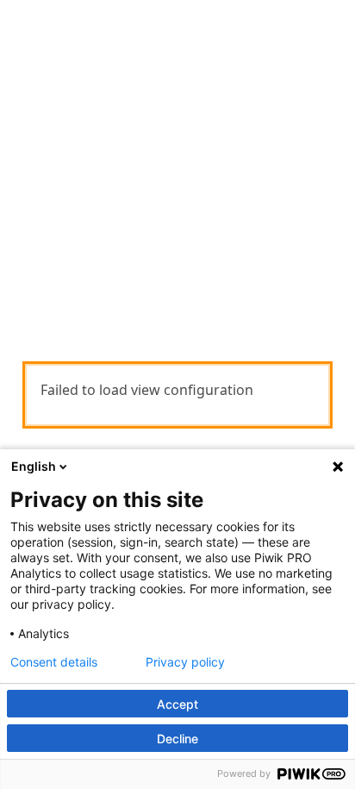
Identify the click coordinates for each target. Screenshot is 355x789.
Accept (177, 704)
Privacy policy (185, 662)
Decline (177, 738)
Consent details (53, 662)
